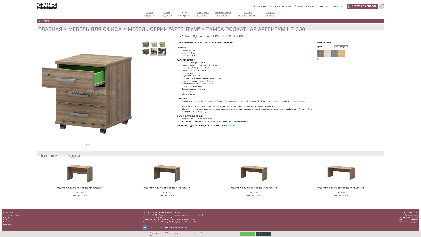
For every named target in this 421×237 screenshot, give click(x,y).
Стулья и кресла (148, 14)
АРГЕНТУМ (230, 126)
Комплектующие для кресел (223, 14)
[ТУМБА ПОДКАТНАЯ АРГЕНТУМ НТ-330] (88, 92)
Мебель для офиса (183, 14)
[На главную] (47, 6)
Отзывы (310, 6)
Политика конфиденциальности (173, 227)
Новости (323, 6)
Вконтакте (152, 227)
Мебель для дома (166, 14)
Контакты (337, 6)
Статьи (299, 6)
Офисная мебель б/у (269, 14)
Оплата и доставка (280, 6)
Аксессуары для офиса (203, 14)
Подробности (263, 234)
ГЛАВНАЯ (50, 29)
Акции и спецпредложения (247, 14)
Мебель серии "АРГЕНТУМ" (164, 29)
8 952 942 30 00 (364, 6)
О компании (260, 6)
